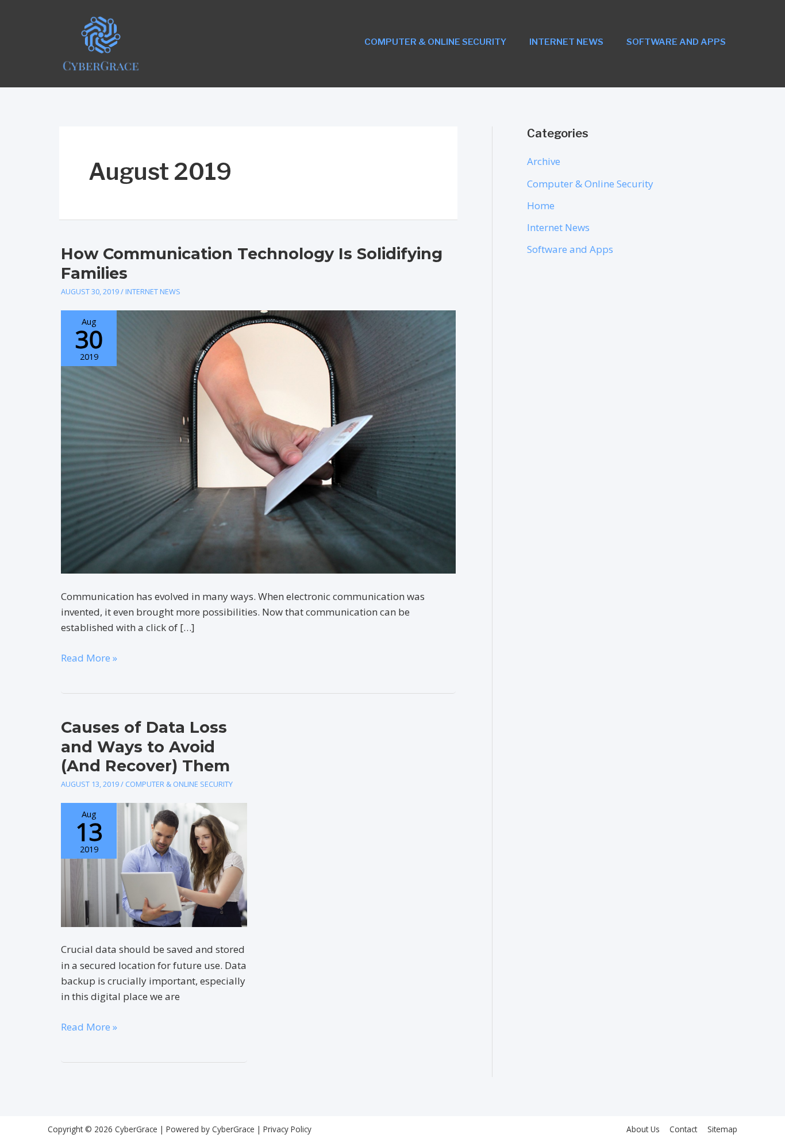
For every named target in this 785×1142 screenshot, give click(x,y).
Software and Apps (676, 41)
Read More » (89, 658)
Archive (543, 161)
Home (541, 205)
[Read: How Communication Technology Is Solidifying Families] (258, 441)
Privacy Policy (286, 1129)
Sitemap (722, 1129)
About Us (643, 1129)
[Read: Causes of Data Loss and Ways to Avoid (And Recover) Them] (154, 864)
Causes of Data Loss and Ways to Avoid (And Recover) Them (145, 746)
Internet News (566, 41)
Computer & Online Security (435, 41)
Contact (683, 1129)
